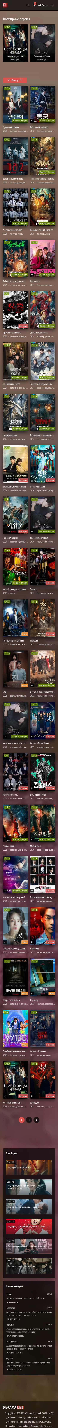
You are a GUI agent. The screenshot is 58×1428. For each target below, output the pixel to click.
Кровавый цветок (14, 1369)
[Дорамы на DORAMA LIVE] (10, 5)
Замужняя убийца (14, 1353)
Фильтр (16, 80)
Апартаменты (13, 1302)
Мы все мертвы (13, 1319)
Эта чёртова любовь (15, 1336)
